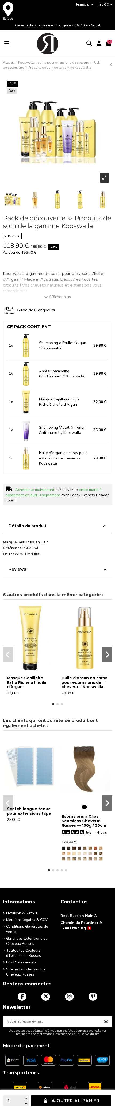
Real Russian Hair (33, 542)
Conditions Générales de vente (27, 929)
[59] (95, 848)
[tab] (57, 527)
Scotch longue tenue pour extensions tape (29, 811)
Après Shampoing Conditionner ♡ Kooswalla (61, 374)
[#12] (69, 853)
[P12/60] (95, 859)
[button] (53, 704)
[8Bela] (90, 848)
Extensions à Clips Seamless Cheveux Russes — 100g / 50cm (84, 821)
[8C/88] (90, 859)
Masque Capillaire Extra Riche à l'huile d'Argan (59, 402)
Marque (10, 542)
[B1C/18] (74, 859)
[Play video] (85, 807)
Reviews (17, 569)
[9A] (85, 848)
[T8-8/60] (101, 859)
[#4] (74, 848)
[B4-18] (101, 853)
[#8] (63, 853)
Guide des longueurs (35, 310)
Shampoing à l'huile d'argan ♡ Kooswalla (62, 345)
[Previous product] (111, 65)
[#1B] (69, 848)
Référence (12, 548)
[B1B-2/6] (95, 853)
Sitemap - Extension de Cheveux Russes (26, 972)
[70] (85, 853)
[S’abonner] (106, 1021)
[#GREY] (90, 853)
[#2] (79, 848)
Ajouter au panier (75, 1101)
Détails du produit (28, 526)
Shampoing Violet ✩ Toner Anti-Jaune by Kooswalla (62, 430)
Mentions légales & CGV (27, 919)
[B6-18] (63, 859)
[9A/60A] (85, 859)
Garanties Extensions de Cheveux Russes (27, 941)
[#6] (101, 848)
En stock (11, 554)
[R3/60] (69, 859)
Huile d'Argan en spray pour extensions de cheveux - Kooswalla (63, 458)
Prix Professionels (21, 962)
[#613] (79, 853)
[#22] (74, 853)
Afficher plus (60, 296)
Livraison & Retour (21, 913)
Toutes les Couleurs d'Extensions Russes (23, 953)
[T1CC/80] (79, 859)
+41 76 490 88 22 (75, 936)
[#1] (63, 848)
